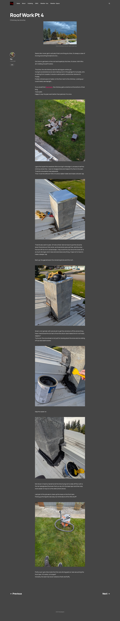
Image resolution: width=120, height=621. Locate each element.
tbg (11, 59)
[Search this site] (109, 3)
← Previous (16, 593)
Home (18, 3)
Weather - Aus (44, 3)
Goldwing (30, 3)
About (23, 3)
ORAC (36, 3)
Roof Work (49, 87)
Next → (106, 593)
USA (12, 65)
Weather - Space (55, 3)
